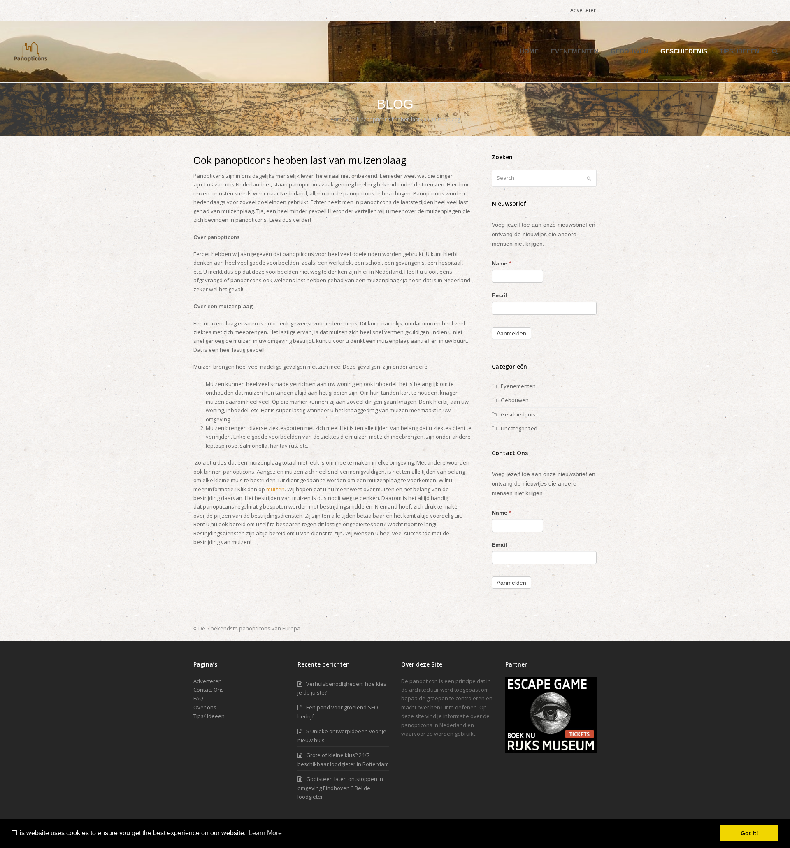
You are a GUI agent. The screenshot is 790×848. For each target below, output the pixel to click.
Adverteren (207, 681)
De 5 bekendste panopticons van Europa (249, 628)
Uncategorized (519, 428)
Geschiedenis (518, 414)
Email (499, 295)
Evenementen (518, 386)
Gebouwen (515, 400)
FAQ (198, 698)
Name (501, 263)
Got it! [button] (749, 833)
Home (337, 119)
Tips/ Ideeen (209, 716)
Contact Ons (208, 689)
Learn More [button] (265, 832)
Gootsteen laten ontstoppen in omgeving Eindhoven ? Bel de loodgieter (340, 787)
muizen (275, 489)
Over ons (204, 707)
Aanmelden (511, 333)
